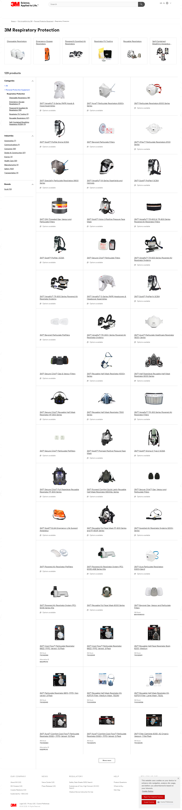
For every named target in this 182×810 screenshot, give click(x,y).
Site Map (117, 790)
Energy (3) (8, 157)
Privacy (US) (31, 804)
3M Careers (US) (16, 786)
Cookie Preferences (43, 804)
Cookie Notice (147, 791)
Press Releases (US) (49, 786)
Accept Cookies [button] (149, 802)
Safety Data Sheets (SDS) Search (80, 782)
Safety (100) (9, 169)
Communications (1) (12, 145)
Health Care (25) (10, 161)
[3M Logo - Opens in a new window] (25, 4)
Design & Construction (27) (15, 153)
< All (6, 86)
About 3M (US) (16, 782)
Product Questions (120, 782)
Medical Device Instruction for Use (81, 792)
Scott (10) (8, 189)
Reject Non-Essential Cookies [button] (153, 797)
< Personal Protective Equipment (17, 90)
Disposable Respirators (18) (19, 98)
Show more (107, 760)
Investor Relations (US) (18, 790)
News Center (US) (48, 782)
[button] (165, 802)
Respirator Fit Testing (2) (18, 114)
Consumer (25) (10, 149)
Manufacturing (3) (11, 165)
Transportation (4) (11, 173)
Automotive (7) (10, 141)
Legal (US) (23, 804)
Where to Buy (118, 786)
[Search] (141, 4)
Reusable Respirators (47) (19, 118)
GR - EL (162, 3)
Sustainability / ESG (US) (19, 794)
